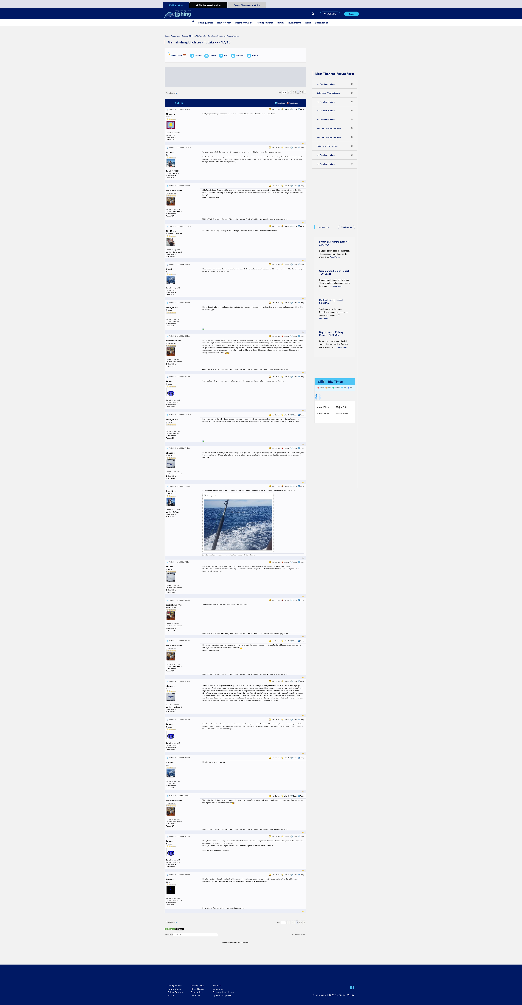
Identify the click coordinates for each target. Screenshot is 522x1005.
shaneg (170, 453)
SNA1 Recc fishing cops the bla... (329, 128)
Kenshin (170, 491)
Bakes (169, 879)
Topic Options (293, 103)
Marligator (171, 307)
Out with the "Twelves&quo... (328, 93)
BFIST (169, 152)
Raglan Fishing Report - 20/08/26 (332, 301)
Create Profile (330, 13)
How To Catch (224, 22)
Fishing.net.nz (176, 5)
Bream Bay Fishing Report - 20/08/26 (334, 243)
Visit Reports (346, 227)
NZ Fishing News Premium (208, 5)
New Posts (177, 55)
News (308, 22)
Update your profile (222, 995)
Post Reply (170, 93)
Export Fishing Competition (247, 5)
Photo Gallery (197, 988)
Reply (302, 109)
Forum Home (175, 36)
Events (213, 55)
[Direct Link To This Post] (167, 109)
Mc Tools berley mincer (326, 84)
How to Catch (174, 988)
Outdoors (195, 995)
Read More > (335, 257)
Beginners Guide (244, 22)
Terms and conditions (223, 991)
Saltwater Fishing (188, 36)
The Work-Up (201, 36)
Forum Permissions (298, 934)
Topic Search (281, 103)
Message (209, 103)
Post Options (275, 109)
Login (351, 13)
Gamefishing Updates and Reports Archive (223, 36)
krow (168, 381)
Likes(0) (286, 109)
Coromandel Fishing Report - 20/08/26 (334, 272)
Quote (295, 109)
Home (167, 36)
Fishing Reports (265, 22)
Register (240, 55)
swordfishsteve (173, 190)
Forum (280, 22)
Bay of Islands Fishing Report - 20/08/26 (331, 333)
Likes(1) (286, 148)
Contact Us (218, 988)
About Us (217, 985)
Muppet (170, 114)
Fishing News (197, 985)
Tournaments (294, 22)
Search (198, 55)
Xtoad (169, 269)
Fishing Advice (205, 22)
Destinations (321, 22)
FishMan (170, 231)
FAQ (226, 55)
